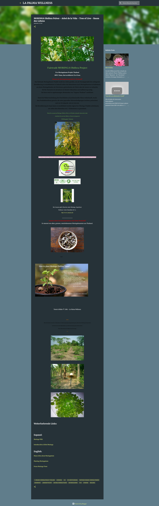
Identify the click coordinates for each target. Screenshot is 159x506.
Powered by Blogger (80, 504)
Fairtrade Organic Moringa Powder (89, 480)
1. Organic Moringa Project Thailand (44, 480)
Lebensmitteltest (47, 482)
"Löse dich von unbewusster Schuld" (114, 96)
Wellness (92, 482)
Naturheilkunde (73, 482)
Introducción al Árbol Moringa (43, 444)
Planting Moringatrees (41, 461)
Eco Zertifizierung (72, 480)
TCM (80, 482)
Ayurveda (59, 480)
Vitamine (85, 482)
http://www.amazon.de (67, 212)
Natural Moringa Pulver (60, 482)
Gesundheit (37, 482)
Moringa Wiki (38, 439)
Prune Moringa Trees (40, 466)
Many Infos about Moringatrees (44, 456)
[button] (35, 27)
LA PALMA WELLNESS (37, 3)
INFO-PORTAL (109, 67)
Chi (65, 480)
